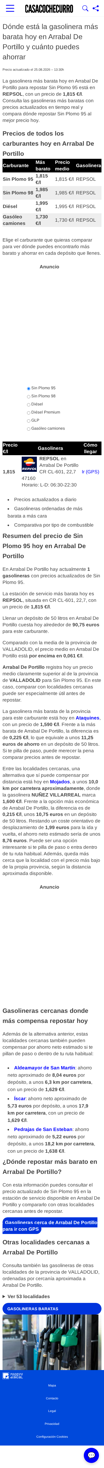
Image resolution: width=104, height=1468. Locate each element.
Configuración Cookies (52, 1436)
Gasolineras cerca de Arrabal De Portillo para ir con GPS (50, 1226)
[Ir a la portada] (49, 9)
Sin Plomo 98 (43, 396)
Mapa (52, 1385)
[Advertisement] (52, 325)
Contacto (52, 1398)
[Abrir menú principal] (10, 9)
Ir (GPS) (90, 471)
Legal (52, 1411)
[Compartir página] (95, 9)
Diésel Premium (45, 412)
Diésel (36, 404)
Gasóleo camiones (47, 428)
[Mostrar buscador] (85, 9)
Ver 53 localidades (29, 1296)
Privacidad (52, 1424)
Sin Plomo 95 (43, 388)
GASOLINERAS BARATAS (32, 1308)
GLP (34, 420)
